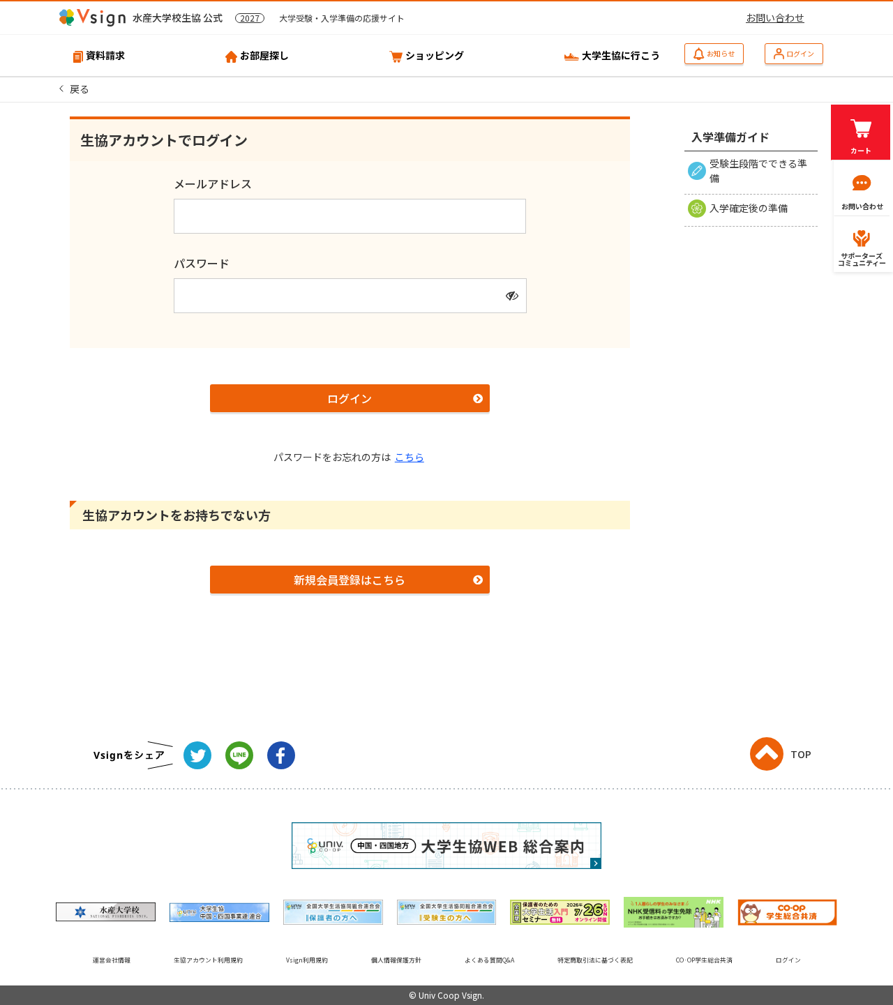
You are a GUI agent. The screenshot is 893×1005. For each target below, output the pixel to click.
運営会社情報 (111, 960)
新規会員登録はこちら (349, 579)
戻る (79, 89)
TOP (800, 754)
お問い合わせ (775, 17)
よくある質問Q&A (489, 960)
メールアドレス (213, 183)
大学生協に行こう (621, 55)
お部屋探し (264, 55)
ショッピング (434, 55)
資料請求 (105, 55)
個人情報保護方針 (396, 960)
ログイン (800, 53)
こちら (409, 457)
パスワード (202, 263)
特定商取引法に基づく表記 (595, 960)
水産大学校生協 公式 (269, 17)
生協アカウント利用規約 (208, 960)
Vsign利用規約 (307, 960)
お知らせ (721, 53)
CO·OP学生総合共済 (704, 960)
